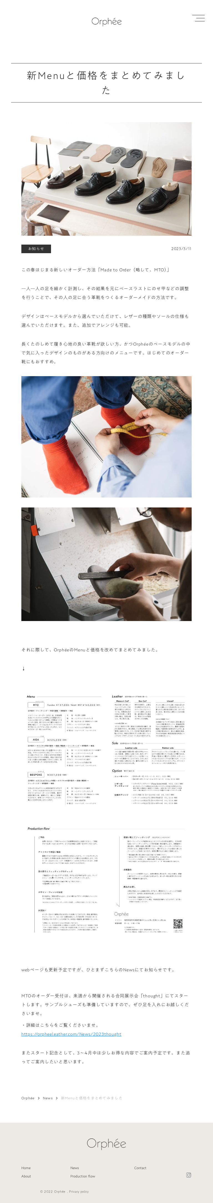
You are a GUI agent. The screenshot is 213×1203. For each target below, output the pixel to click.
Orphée (28, 1098)
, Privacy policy (78, 1191)
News (48, 1098)
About (26, 1176)
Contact (140, 1167)
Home (26, 1167)
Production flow (82, 1176)
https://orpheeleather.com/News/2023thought (71, 1034)
